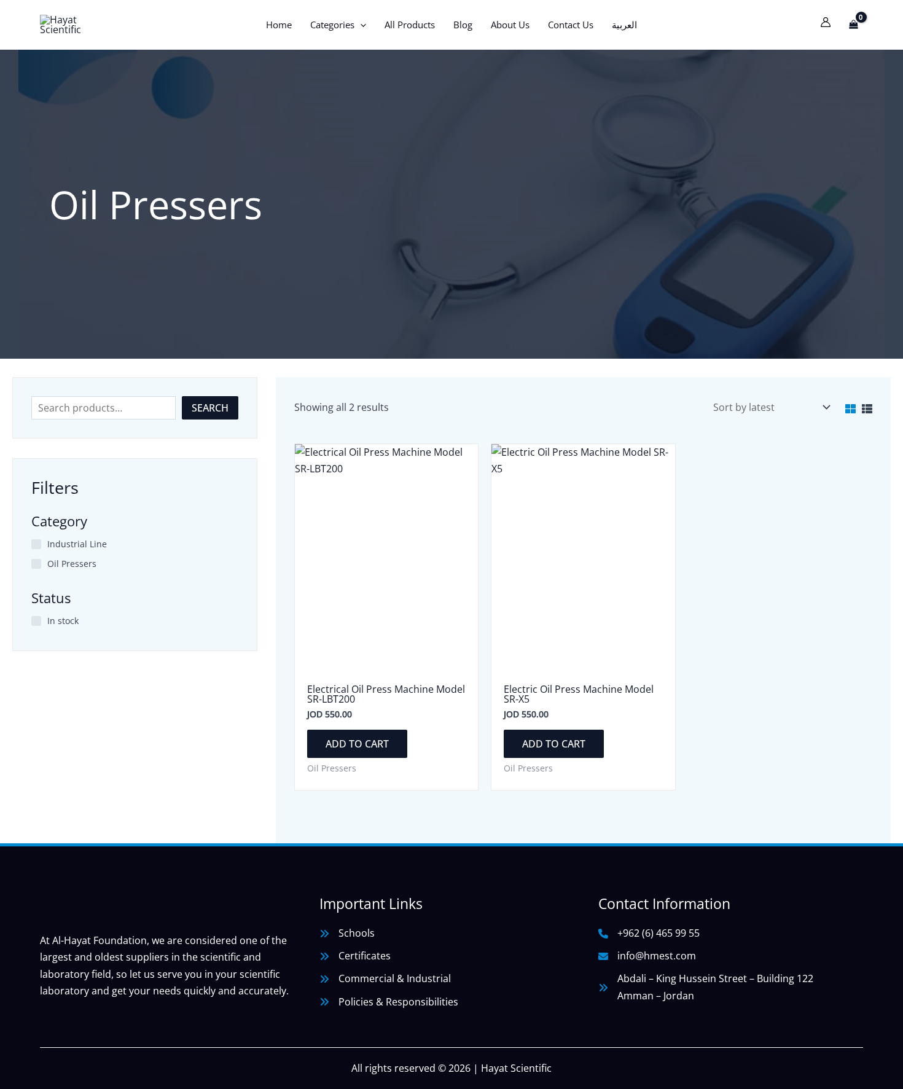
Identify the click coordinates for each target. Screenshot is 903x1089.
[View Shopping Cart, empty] (853, 24)
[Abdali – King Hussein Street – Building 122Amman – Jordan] (705, 987)
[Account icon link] (825, 22)
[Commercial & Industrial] (385, 978)
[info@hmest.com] (647, 956)
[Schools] (347, 933)
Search (210, 408)
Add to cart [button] (357, 744)
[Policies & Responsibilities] (388, 1002)
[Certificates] (355, 956)
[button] (360, 24)
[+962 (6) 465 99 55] (649, 933)
